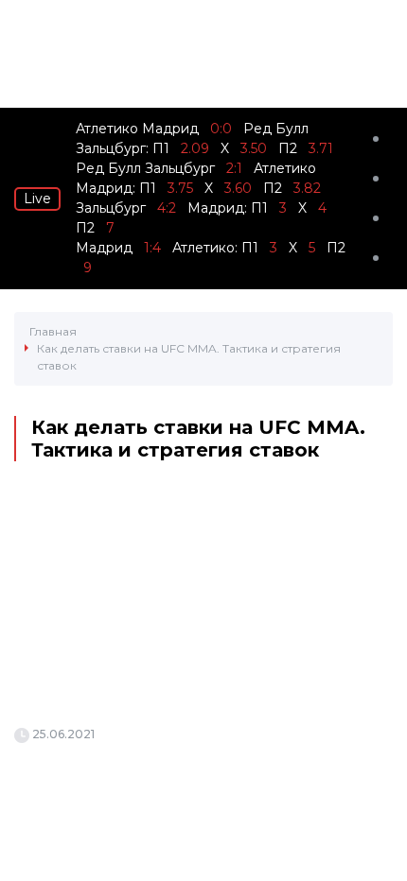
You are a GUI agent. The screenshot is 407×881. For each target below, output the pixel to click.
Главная (53, 331)
